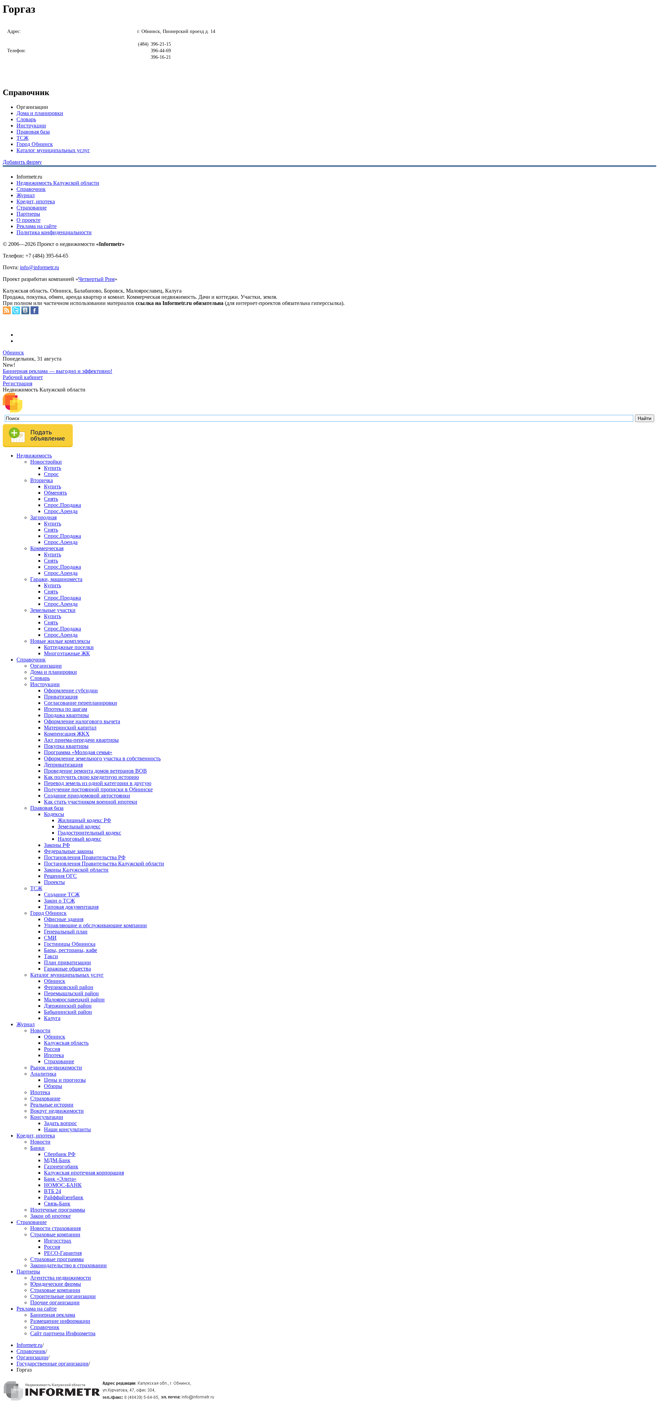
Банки (37, 1148)
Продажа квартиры (66, 715)
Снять (51, 499)
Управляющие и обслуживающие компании (95, 925)
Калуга (52, 1018)
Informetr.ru (29, 1345)
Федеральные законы (68, 851)
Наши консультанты (67, 1129)
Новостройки (46, 462)
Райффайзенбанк (63, 1197)
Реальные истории (51, 1105)
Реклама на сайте (36, 226)
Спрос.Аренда (61, 511)
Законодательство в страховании (68, 1265)
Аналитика (43, 1074)
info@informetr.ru (39, 267)
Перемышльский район (71, 993)
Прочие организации (55, 1302)
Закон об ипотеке (50, 1216)
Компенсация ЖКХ (67, 734)
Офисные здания (63, 919)
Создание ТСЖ (62, 894)
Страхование (31, 208)
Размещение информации (60, 1321)
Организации (46, 666)
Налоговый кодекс (79, 839)
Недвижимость (34, 455)
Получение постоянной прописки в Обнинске (98, 789)
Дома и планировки (39, 113)
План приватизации (67, 962)
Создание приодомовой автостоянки (87, 795)
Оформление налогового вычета (82, 721)
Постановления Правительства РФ (85, 857)
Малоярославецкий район (74, 999)
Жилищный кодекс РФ (84, 820)
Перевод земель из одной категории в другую (97, 783)
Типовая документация (71, 907)
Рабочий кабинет (23, 377)
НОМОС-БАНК (63, 1185)
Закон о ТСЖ (59, 901)
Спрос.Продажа (62, 505)
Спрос (51, 474)
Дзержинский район (68, 1006)
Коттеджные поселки (69, 647)
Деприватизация (63, 765)
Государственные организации (52, 1364)
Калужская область (66, 1043)
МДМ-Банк (57, 1160)
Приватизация (61, 697)
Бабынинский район (68, 1012)
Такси (51, 956)
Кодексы (54, 814)
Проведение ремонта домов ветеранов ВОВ (95, 771)
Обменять (55, 493)
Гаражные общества (67, 969)
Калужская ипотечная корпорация (84, 1173)
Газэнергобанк (61, 1166)
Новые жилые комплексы (60, 641)
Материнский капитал (70, 727)
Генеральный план (66, 931)
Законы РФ (57, 845)
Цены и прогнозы (65, 1080)
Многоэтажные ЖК (67, 653)
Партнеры (28, 214)
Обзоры (53, 1086)
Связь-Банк (57, 1203)
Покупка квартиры (66, 746)
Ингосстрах (57, 1241)
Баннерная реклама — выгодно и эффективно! (57, 371)
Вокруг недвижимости (57, 1111)
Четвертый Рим (96, 279)
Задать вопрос (60, 1123)
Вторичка (41, 480)
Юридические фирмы (55, 1284)
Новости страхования (55, 1228)
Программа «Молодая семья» (78, 752)
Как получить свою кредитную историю (91, 777)
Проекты (54, 882)
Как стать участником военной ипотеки (90, 802)
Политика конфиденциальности (54, 232)
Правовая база (33, 132)
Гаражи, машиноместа (56, 579)
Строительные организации (63, 1296)
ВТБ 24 (52, 1191)
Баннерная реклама (52, 1315)
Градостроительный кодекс (89, 833)
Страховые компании (55, 1234)
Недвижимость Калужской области (57, 183)
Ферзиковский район (68, 987)
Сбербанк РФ (60, 1154)
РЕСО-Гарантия (63, 1253)
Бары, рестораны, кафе (70, 950)
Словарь (26, 119)
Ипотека (54, 1055)
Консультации (46, 1117)
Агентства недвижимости (60, 1278)
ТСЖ (22, 138)
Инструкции (31, 125)
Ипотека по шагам (65, 709)
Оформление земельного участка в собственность (102, 758)
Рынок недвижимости (56, 1067)
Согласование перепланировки (80, 703)
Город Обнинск (34, 144)
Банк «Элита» (60, 1179)
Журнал (25, 195)
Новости (40, 1030)
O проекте (28, 220)
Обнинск (13, 352)
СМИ (50, 938)
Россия (52, 1049)
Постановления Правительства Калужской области (104, 863)
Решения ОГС (60, 876)
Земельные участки (53, 610)
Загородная (43, 517)
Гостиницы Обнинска (69, 944)
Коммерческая (46, 548)
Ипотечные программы (57, 1210)
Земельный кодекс (79, 826)
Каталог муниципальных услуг (53, 150)
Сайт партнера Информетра (62, 1333)
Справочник (31, 189)
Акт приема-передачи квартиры (81, 740)
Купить (52, 468)
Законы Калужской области (76, 870)
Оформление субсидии (71, 690)
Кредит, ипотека (35, 201)
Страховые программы (57, 1259)
